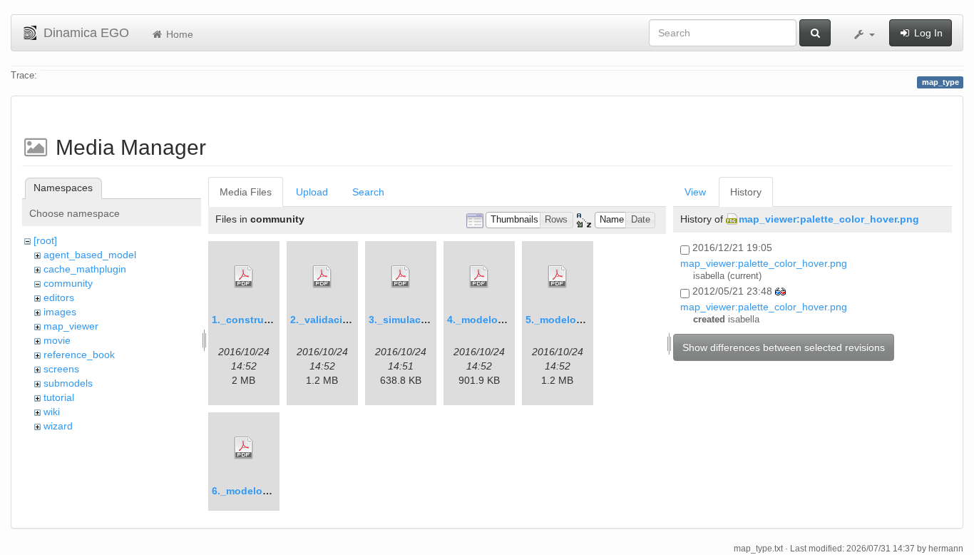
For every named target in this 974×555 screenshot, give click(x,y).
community (68, 283)
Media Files (246, 192)
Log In (927, 33)
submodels (68, 383)
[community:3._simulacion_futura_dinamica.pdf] (401, 277)
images (59, 311)
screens (61, 369)
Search (368, 192)
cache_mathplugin (84, 269)
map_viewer (70, 326)
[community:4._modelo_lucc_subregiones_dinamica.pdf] (479, 277)
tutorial (58, 397)
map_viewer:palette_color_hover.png (829, 219)
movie (57, 340)
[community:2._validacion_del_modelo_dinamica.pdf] (322, 277)
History (746, 192)
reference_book (79, 354)
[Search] (815, 32)
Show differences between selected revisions (783, 347)
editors (58, 297)
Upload (312, 192)
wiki (51, 411)
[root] (45, 240)
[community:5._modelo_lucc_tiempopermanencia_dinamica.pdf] (558, 277)
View (695, 192)
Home (178, 34)
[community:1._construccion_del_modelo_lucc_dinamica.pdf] (244, 277)
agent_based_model (89, 254)
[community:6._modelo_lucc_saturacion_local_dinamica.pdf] (244, 448)
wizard (58, 426)
